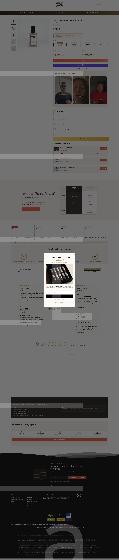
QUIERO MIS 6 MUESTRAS (59, 296)
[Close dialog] (73, 254)
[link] (59, 274)
